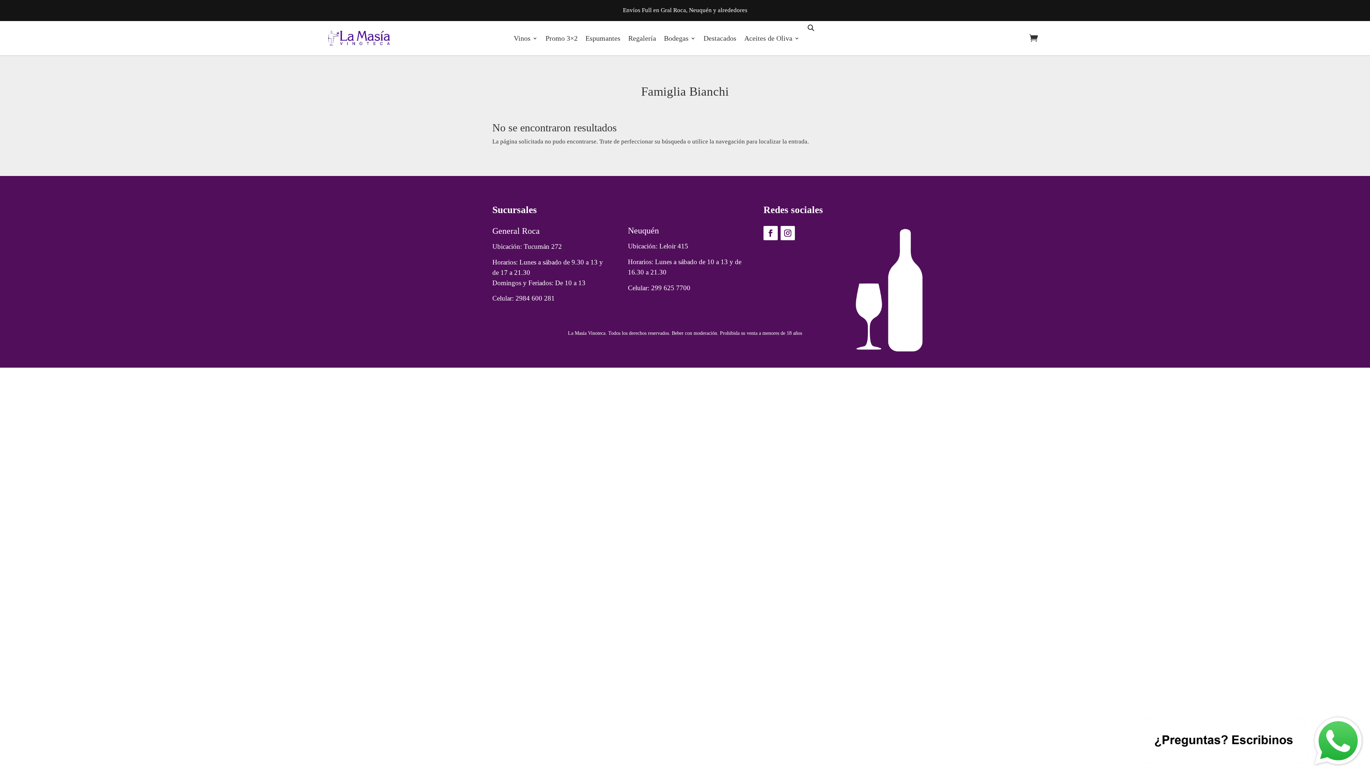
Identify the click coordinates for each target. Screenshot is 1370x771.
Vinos (522, 38)
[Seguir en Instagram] (788, 233)
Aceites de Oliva (768, 38)
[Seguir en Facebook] (770, 233)
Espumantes (602, 38)
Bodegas (676, 38)
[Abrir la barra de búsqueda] (811, 27)
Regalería (642, 38)
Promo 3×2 (562, 38)
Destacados (720, 38)
